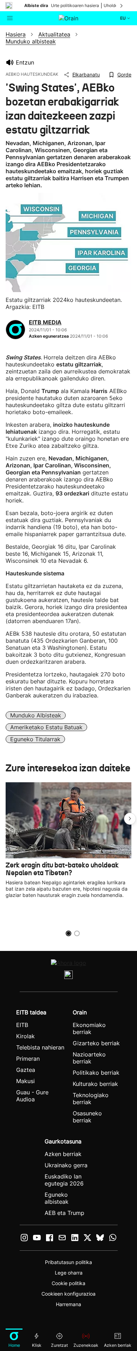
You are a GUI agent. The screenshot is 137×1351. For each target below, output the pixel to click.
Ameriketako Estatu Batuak (46, 727)
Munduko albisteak (35, 715)
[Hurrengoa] (122, 5)
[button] (130, 819)
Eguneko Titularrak (35, 739)
